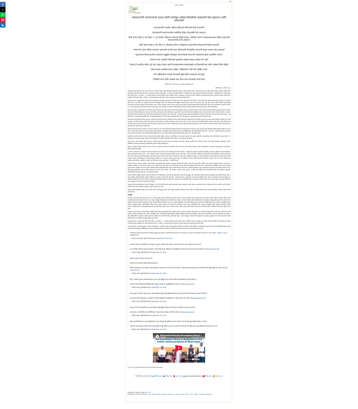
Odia (187, 394)
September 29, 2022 (164, 238)
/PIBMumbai (208, 376)
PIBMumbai (168, 376)
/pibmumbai (178, 376)
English (145, 394)
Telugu (196, 394)
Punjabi (177, 394)
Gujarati (182, 394)
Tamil (191, 394)
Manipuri (158, 394)
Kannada (202, 394)
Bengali (164, 394)
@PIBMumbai (158, 376)
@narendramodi (213, 249)
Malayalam (209, 394)
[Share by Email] (3, 19)
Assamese (170, 394)
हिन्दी (153, 394)
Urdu (149, 394)
